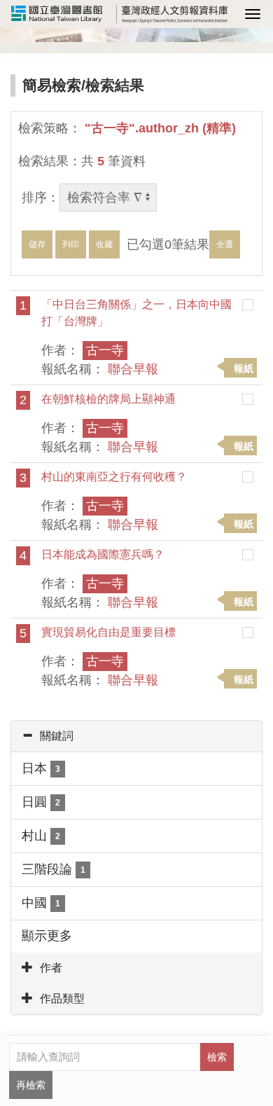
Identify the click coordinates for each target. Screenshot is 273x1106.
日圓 (41, 802)
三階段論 (53, 869)
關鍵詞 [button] (57, 736)
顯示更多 (47, 936)
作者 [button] (51, 968)
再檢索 (31, 1085)
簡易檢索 (51, 85)
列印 (70, 244)
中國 (41, 903)
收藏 (104, 244)
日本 (41, 768)
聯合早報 (133, 369)
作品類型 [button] (62, 998)
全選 (224, 244)
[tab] (136, 736)
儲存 (37, 244)
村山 (41, 836)
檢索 (217, 1057)
